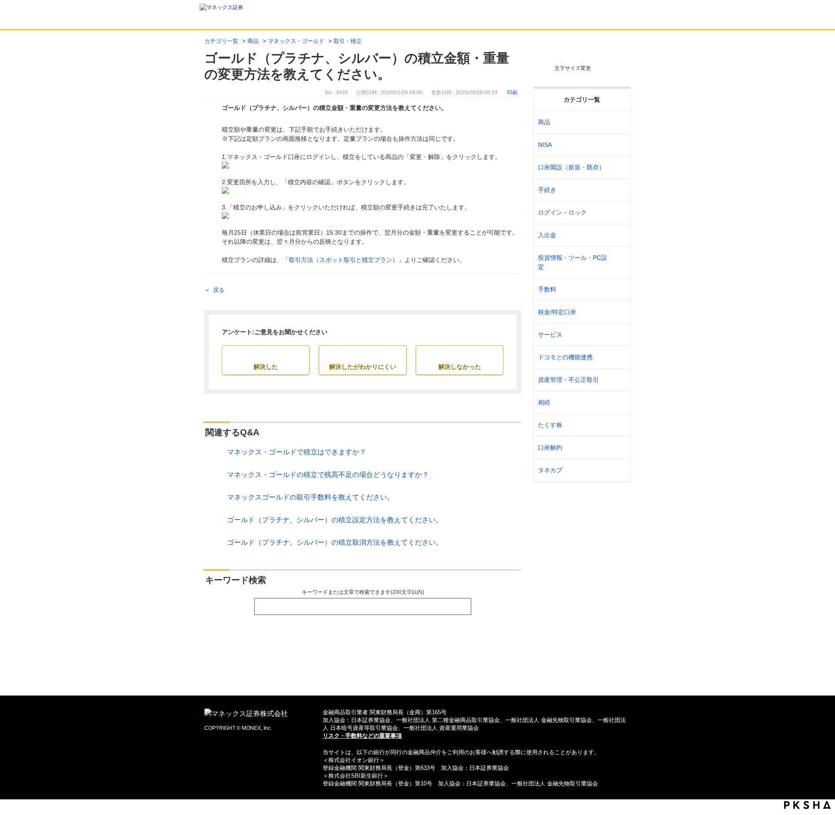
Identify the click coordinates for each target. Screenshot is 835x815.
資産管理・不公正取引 (568, 379)
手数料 (547, 289)
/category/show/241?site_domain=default (618, 167)
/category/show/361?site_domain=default (618, 213)
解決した (266, 366)
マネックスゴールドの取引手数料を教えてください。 (310, 497)
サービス (550, 334)
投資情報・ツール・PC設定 (572, 262)
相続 (544, 402)
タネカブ (550, 470)
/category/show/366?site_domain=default (618, 380)
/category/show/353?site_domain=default (618, 335)
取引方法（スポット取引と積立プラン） (343, 259)
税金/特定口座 (557, 311)
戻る (218, 290)
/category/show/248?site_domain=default (618, 402)
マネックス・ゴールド (296, 41)
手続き (547, 189)
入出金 (547, 235)
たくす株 (550, 424)
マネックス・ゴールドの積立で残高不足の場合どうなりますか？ (328, 474)
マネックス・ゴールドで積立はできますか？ (296, 452)
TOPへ (418, 675)
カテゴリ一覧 (221, 41)
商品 (253, 41)
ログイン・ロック (562, 212)
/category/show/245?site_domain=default (618, 190)
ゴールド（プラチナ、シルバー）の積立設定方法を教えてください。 (335, 519)
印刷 (512, 92)
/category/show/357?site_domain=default (618, 262)
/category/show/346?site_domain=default (618, 145)
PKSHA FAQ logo (807, 805)
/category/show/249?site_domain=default (618, 235)
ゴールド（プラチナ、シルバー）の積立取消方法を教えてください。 (335, 542)
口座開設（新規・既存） (571, 167)
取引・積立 (348, 41)
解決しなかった (459, 366)
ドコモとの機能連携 (565, 357)
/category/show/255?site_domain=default (618, 312)
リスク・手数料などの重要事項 (362, 735)
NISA (545, 144)
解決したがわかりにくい (362, 366)
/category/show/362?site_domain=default (618, 289)
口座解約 (550, 447)
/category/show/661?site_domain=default (618, 357)
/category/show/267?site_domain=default (618, 122)
